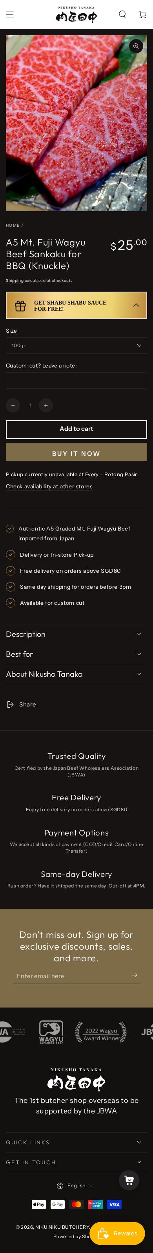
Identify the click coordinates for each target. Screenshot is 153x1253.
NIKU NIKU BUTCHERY (62, 1227)
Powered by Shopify (76, 1236)
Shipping (15, 280)
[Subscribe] (130, 976)
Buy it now (76, 453)
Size (11, 330)
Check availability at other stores (49, 486)
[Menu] (10, 14)
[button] (122, 14)
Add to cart (76, 428)
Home (13, 225)
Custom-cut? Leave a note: (41, 365)
